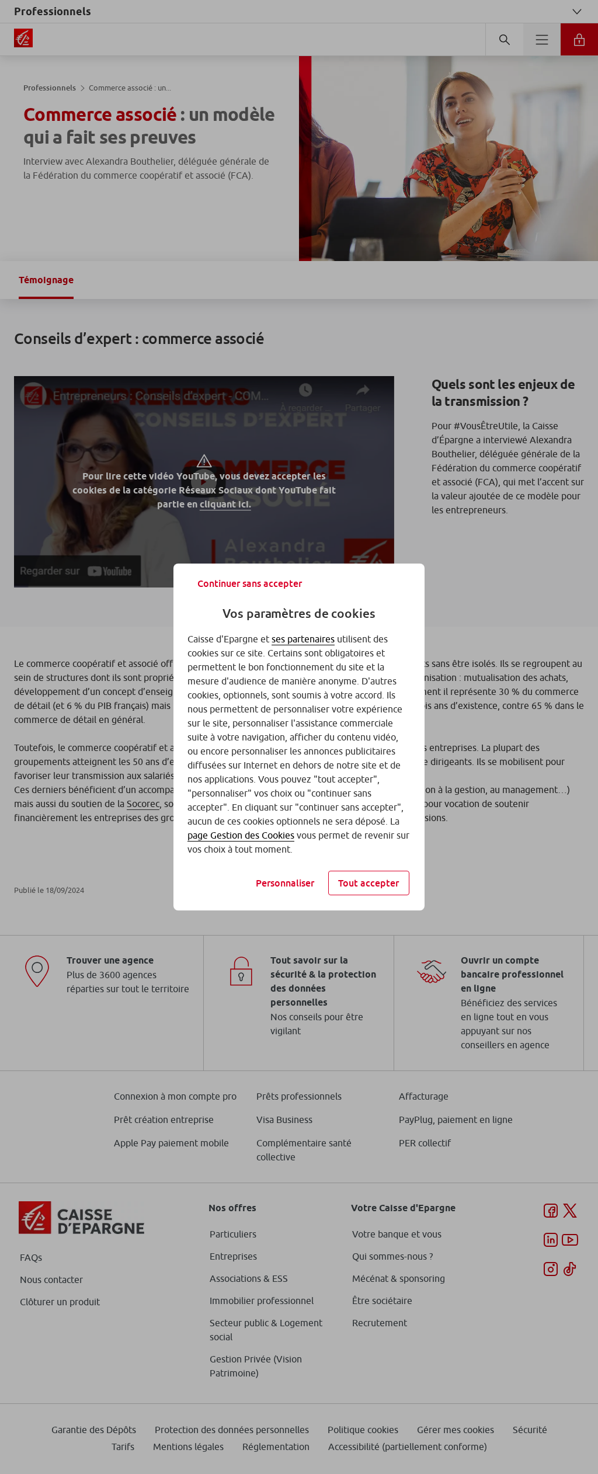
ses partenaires (303, 639)
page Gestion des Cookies (240, 835)
